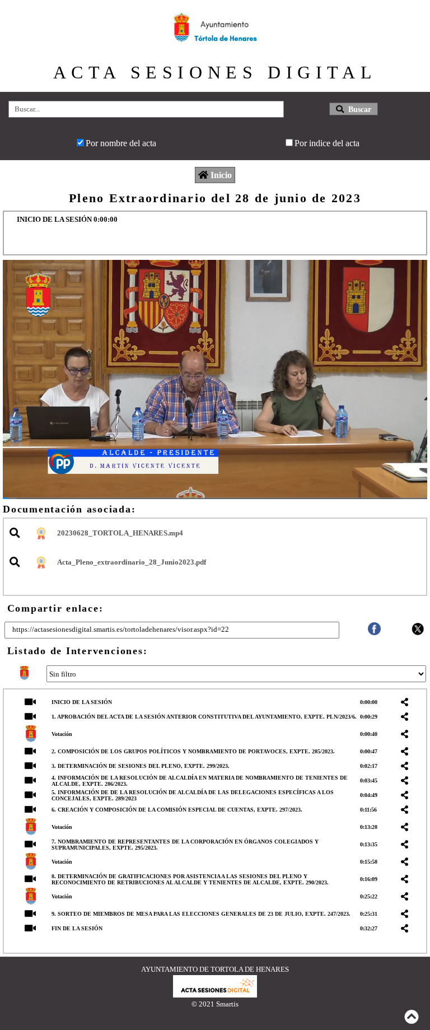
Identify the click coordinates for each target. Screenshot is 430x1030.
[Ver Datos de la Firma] (40, 533)
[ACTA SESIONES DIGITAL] (215, 994)
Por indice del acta (327, 143)
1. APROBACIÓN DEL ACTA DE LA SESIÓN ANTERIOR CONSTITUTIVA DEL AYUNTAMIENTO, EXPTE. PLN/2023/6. (204, 717)
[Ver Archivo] (17, 533)
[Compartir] (374, 632)
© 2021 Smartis (215, 1004)
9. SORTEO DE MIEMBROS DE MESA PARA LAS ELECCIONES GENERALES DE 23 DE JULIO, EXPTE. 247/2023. (201, 914)
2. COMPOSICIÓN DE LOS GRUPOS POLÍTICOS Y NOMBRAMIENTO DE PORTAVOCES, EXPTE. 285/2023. (193, 751)
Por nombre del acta (121, 143)
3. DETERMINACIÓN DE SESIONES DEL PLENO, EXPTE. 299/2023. (141, 766)
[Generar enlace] (406, 702)
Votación (62, 734)
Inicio (221, 175)
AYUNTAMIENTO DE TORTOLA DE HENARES (215, 969)
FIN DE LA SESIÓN (77, 928)
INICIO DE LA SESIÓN (82, 702)
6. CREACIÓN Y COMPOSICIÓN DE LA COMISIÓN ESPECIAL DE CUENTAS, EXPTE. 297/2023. (177, 810)
